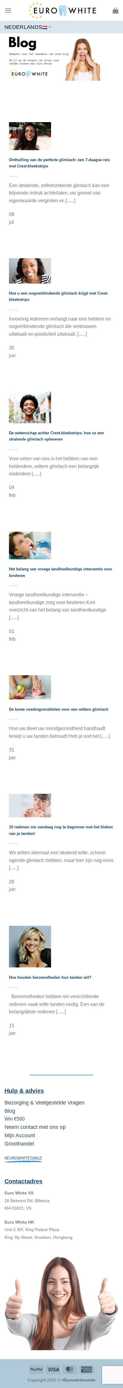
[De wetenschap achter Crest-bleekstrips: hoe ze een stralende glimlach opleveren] (30, 407)
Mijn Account (19, 1135)
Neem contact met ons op (35, 1127)
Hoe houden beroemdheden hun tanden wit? (50, 977)
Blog (9, 1111)
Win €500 (14, 1118)
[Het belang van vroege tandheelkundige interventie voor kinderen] (30, 545)
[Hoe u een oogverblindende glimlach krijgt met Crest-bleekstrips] (30, 270)
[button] (8, 10)
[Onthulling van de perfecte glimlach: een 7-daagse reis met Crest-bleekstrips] (30, 135)
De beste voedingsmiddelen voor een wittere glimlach (58, 709)
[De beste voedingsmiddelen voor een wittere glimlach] (30, 687)
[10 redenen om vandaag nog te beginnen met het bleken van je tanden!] (30, 805)
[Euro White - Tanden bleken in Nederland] (62, 10)
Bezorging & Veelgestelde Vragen (44, 1103)
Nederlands (23, 27)
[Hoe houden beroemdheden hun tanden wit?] (30, 946)
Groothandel (19, 1144)
